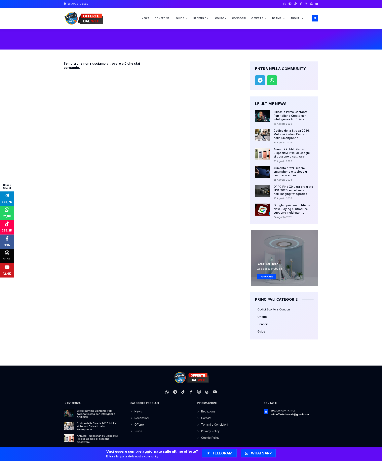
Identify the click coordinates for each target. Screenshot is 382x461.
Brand (276, 18)
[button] (315, 18)
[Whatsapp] (284, 3)
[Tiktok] (295, 3)
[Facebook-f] (300, 3)
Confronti (162, 18)
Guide (180, 18)
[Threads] (311, 3)
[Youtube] (316, 3)
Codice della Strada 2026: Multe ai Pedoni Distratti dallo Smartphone (292, 134)
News (145, 18)
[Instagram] (306, 3)
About (295, 18)
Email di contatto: (283, 410)
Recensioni (201, 18)
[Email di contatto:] (266, 411)
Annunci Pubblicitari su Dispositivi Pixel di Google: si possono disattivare (292, 153)
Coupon (220, 18)
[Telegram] (289, 3)
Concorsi (239, 18)
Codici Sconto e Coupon (273, 309)
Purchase (267, 276)
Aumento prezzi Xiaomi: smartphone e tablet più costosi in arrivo (290, 171)
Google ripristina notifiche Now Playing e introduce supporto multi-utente (292, 208)
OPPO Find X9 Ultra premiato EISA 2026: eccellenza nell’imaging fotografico (293, 190)
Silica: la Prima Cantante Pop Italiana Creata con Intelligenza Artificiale (291, 115)
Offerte (257, 18)
